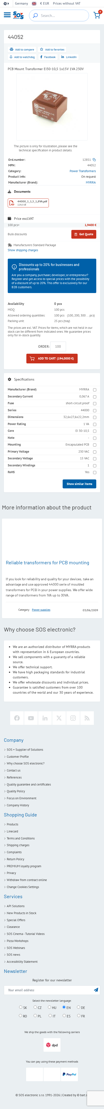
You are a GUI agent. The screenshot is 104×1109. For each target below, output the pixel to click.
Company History (18, 805)
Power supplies (41, 609)
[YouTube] (31, 718)
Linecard (12, 831)
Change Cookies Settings (23, 887)
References (14, 777)
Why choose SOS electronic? (26, 763)
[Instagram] (73, 718)
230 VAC (83, 451)
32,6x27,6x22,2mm (76, 417)
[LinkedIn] (45, 718)
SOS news (13, 955)
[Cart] (96, 15)
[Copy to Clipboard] (94, 160)
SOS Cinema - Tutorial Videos (26, 934)
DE (82, 1007)
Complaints (14, 852)
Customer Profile (18, 757)
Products (12, 824)
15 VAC (84, 458)
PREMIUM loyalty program (24, 866)
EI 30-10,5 (82, 431)
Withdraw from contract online (27, 880)
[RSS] (87, 718)
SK (24, 1007)
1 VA (86, 424)
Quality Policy (16, 791)
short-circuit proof (77, 403)
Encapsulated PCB (77, 444)
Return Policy (15, 859)
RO (24, 1016)
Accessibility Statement (22, 962)
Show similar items (79, 484)
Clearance (13, 927)
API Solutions (15, 906)
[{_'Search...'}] (35, 15)
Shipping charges (18, 845)
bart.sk (84, 1095)
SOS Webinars (16, 948)
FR (82, 1016)
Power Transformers (83, 171)
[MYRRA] (10, 610)
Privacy (11, 873)
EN (68, 1007)
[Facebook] (17, 718)
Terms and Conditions (21, 838)
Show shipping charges (23, 250)
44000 (85, 410)
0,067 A (84, 396)
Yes (87, 472)
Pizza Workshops (17, 941)
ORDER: (43, 346)
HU (53, 1007)
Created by (69, 1095)
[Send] (96, 989)
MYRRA (91, 182)
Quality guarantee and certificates (29, 784)
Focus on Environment (21, 798)
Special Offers (16, 920)
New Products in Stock (21, 913)
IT (54, 1016)
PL (39, 1016)
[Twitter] (59, 718)
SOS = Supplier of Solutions (25, 750)
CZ (39, 1007)
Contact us (13, 770)
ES (68, 1016)
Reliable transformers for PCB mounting (47, 562)
